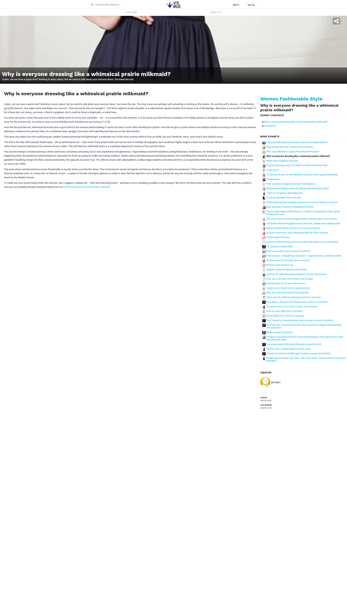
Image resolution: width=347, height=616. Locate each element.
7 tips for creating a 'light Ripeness (284, 193)
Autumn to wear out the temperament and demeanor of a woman (301, 218)
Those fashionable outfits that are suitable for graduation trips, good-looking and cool (303, 213)
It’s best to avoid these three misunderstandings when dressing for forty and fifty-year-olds (304, 338)
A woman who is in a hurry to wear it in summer (291, 306)
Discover (131, 12)
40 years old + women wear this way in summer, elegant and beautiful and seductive (303, 326)
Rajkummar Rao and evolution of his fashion (290, 147)
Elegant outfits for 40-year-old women (286, 269)
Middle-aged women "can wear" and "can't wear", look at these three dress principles (306, 359)
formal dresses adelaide (97, 186)
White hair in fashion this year (282, 160)
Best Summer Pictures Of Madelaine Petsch (289, 207)
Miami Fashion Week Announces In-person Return (293, 228)
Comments (270, 126)
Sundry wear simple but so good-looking (287, 288)
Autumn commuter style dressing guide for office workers (297, 232)
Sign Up (251, 5)
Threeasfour (273, 179)
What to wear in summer (279, 332)
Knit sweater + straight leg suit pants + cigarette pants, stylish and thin (303, 255)
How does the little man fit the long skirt (287, 292)
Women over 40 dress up (279, 265)
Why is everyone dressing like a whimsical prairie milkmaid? (296, 122)
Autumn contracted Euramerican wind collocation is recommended (302, 242)
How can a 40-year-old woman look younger (289, 278)
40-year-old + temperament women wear (288, 348)
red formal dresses (72, 186)
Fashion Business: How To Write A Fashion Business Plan (297, 165)
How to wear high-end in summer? (284, 311)
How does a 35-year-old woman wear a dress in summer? (297, 302)
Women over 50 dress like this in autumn (288, 260)
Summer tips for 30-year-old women (285, 283)
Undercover (272, 170)
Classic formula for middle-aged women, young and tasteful (298, 353)
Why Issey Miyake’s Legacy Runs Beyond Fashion (292, 151)
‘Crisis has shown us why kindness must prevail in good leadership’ (302, 174)
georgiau (276, 382)
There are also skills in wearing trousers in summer (293, 297)
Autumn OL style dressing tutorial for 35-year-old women (296, 274)
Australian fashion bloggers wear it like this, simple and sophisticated (303, 223)
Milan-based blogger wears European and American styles (297, 188)
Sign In (236, 5)
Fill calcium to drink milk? (279, 246)
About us (215, 12)
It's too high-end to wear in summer (285, 315)
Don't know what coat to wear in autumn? (288, 251)
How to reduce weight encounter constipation (290, 183)
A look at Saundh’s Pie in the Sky (283, 197)
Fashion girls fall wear (278, 237)
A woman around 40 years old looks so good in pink (293, 344)
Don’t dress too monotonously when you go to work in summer (299, 320)
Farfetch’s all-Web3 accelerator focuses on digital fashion (296, 142)
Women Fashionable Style (291, 99)
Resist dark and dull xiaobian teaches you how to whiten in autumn (302, 202)
